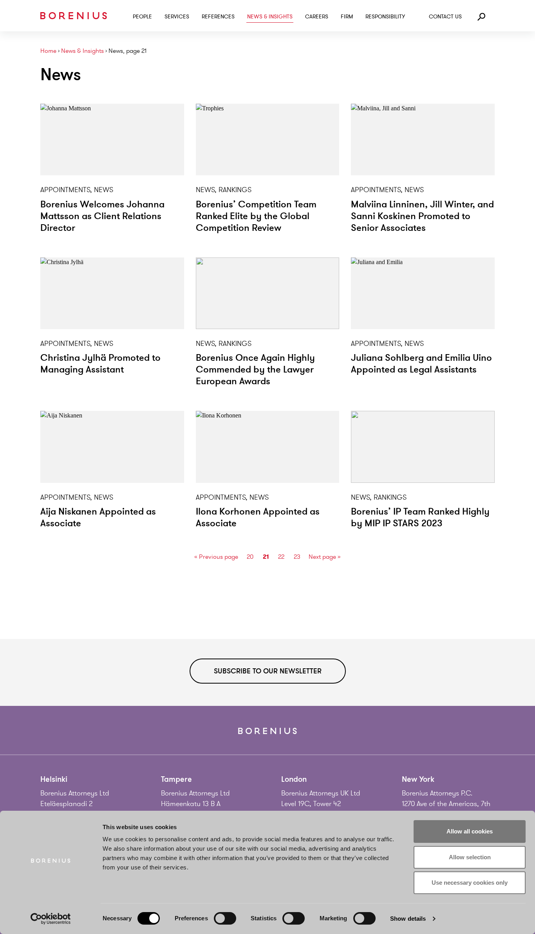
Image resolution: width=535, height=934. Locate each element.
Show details (408, 918)
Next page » (325, 556)
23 (297, 556)
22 (281, 556)
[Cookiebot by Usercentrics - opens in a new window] (50, 919)
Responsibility (385, 16)
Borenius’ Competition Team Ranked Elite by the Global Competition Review (256, 216)
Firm (347, 16)
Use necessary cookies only (470, 882)
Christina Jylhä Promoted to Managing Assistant (100, 364)
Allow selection (470, 857)
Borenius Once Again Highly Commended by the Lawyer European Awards (255, 369)
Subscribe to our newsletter (268, 671)
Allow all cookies (469, 831)
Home (48, 51)
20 (250, 556)
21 (266, 556)
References (218, 16)
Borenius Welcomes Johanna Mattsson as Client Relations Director (102, 216)
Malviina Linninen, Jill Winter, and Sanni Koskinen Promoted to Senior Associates (422, 216)
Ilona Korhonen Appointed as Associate (258, 517)
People (142, 16)
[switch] (225, 918)
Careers (316, 16)
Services (176, 16)
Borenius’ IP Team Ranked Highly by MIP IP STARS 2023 (420, 517)
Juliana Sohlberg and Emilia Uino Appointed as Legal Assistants (421, 364)
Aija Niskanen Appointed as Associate (98, 517)
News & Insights (270, 16)
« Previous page (216, 556)
